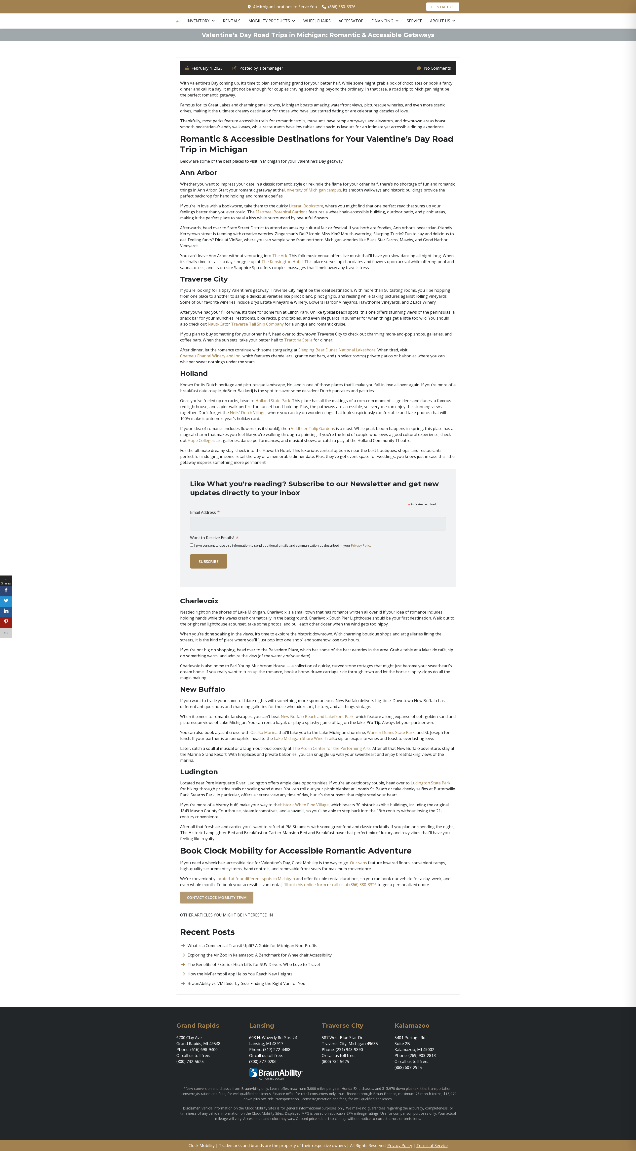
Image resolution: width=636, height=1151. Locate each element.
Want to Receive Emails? (214, 537)
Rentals (231, 21)
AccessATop (351, 21)
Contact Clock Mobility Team (216, 897)
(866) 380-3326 (342, 6)
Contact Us (442, 6)
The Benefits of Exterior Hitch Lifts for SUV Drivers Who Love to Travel (254, 964)
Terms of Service (432, 1145)
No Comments (437, 68)
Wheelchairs (317, 21)
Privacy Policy (361, 545)
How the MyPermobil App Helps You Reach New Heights (240, 974)
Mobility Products (269, 21)
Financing (382, 21)
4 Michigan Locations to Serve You (285, 6)
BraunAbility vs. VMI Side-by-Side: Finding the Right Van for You (246, 983)
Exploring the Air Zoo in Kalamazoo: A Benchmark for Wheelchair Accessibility (260, 955)
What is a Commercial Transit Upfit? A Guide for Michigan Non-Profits (252, 945)
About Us (440, 21)
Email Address (205, 512)
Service (414, 21)
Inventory (198, 21)
